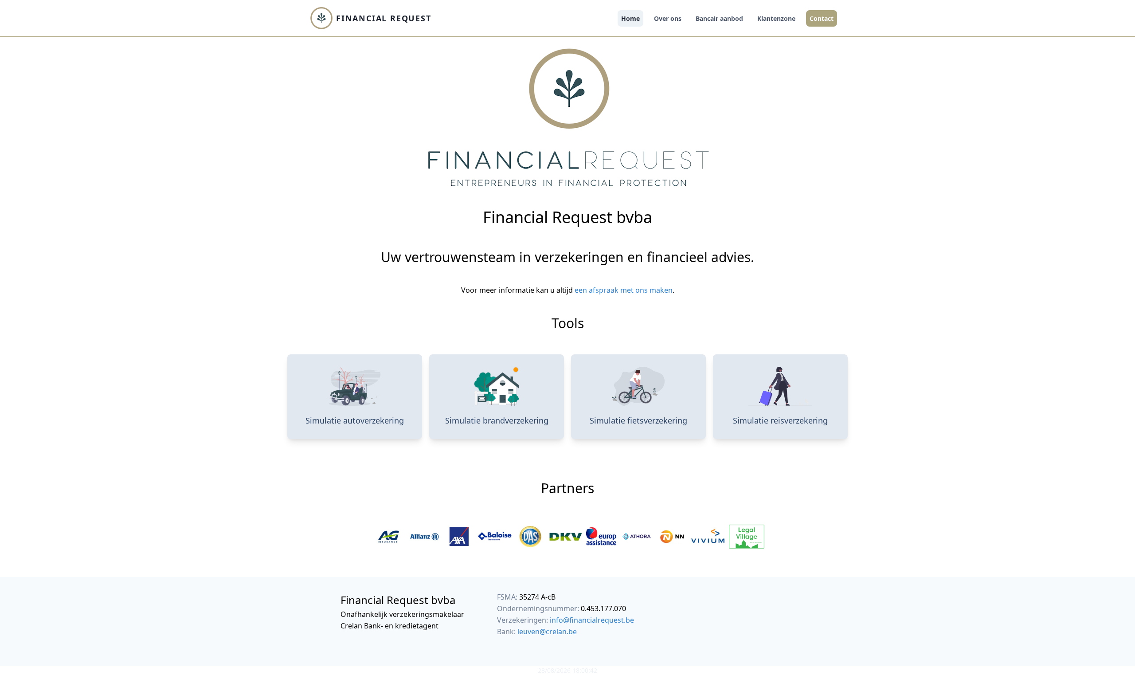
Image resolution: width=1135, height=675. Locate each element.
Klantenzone (776, 18)
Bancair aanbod (719, 18)
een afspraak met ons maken (624, 290)
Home (630, 18)
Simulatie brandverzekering (496, 420)
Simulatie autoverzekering (354, 420)
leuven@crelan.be (547, 631)
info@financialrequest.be (592, 620)
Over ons (667, 18)
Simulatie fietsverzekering (638, 420)
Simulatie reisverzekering (780, 420)
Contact (822, 18)
